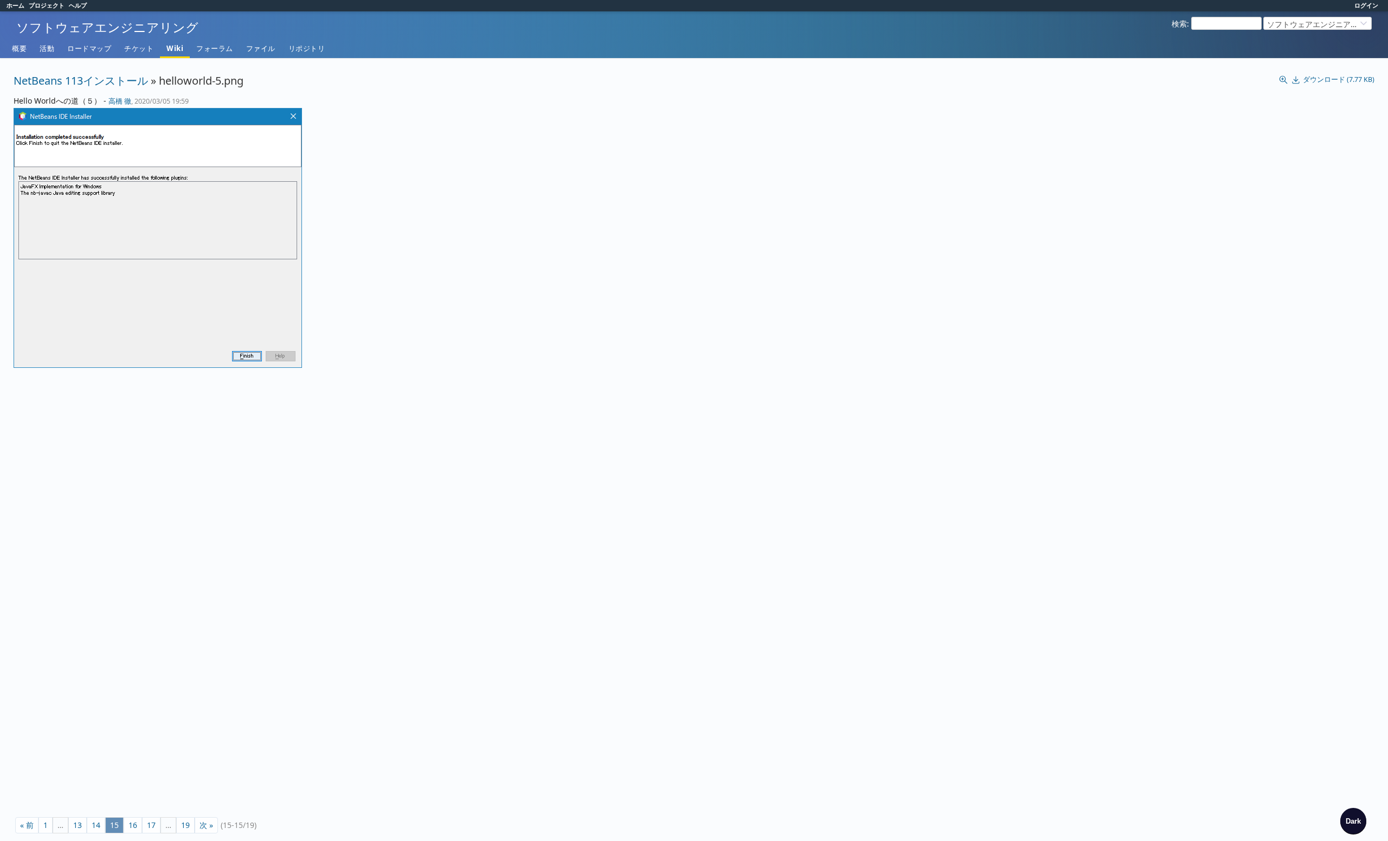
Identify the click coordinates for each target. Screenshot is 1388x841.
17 (151, 825)
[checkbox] (1353, 821)
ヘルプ (78, 5)
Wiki (174, 48)
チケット (138, 48)
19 (185, 825)
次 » (206, 825)
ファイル (260, 48)
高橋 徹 (119, 101)
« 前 (27, 825)
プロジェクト (47, 5)
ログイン (1366, 5)
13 (77, 825)
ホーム (15, 5)
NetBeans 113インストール (81, 80)
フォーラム (214, 48)
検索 (1179, 23)
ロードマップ (89, 48)
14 (96, 825)
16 (132, 825)
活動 (47, 48)
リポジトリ (306, 48)
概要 (19, 48)
